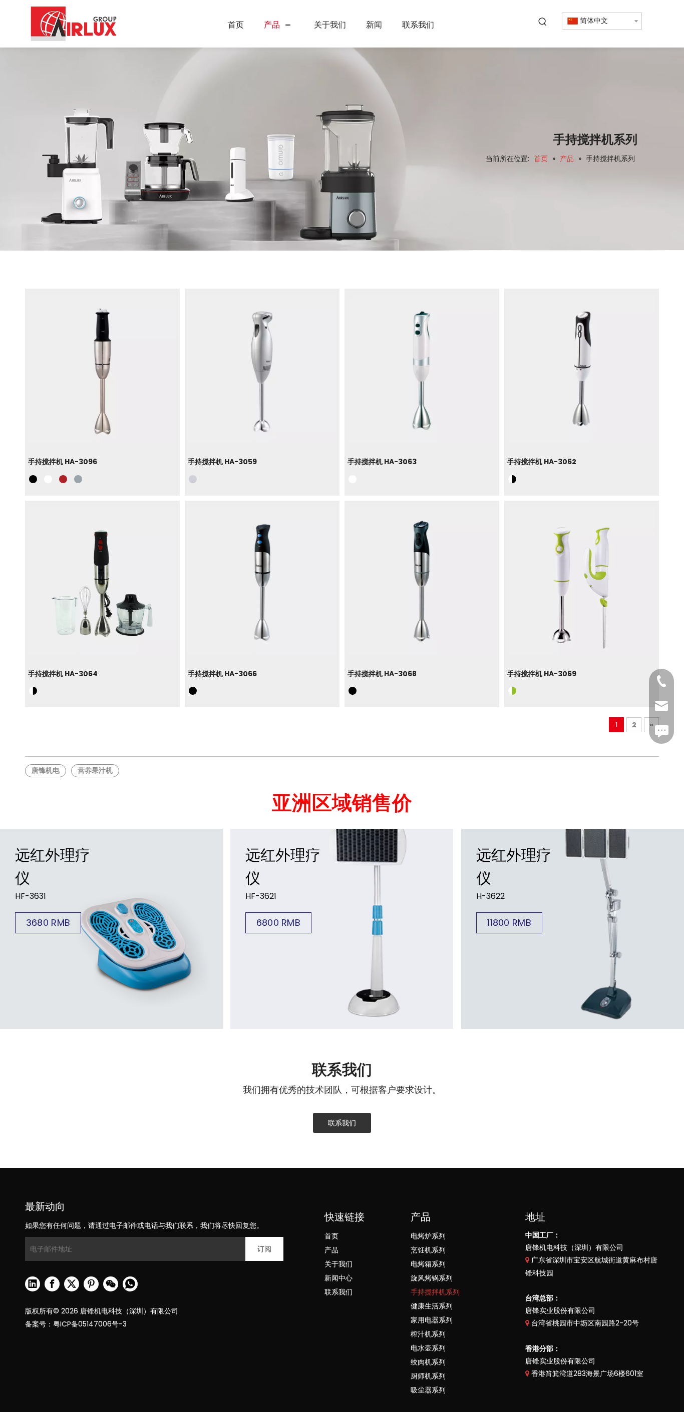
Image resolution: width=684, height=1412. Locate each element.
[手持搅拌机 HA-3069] (581, 581)
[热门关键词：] (543, 22)
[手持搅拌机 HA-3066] (262, 581)
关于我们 (338, 1264)
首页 (331, 1236)
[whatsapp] (130, 1283)
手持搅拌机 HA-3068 (382, 674)
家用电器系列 (432, 1320)
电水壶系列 (428, 1348)
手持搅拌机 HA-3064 (63, 674)
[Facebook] (52, 1283)
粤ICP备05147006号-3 (90, 1324)
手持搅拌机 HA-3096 (62, 462)
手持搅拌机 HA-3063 (382, 462)
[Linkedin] (32, 1283)
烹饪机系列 (428, 1250)
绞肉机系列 (428, 1362)
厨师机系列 (428, 1376)
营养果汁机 (95, 770)
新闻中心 (338, 1278)
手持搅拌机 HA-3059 (222, 462)
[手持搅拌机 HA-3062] (581, 369)
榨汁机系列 (428, 1334)
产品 (331, 1250)
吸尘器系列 (428, 1390)
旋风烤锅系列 (432, 1278)
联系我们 (342, 1123)
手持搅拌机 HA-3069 (541, 674)
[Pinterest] (91, 1283)
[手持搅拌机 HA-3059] (262, 369)
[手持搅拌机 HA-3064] (102, 581)
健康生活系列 (432, 1306)
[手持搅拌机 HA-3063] (422, 369)
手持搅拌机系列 (435, 1292)
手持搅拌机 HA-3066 (222, 674)
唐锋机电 (46, 770)
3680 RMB (48, 922)
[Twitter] (71, 1283)
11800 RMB (509, 922)
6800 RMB (278, 922)
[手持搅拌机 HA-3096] (102, 369)
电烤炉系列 (428, 1236)
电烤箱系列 (428, 1264)
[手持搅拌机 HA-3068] (422, 581)
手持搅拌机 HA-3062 (541, 462)
